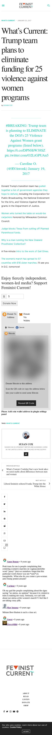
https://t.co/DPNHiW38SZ (26, 150)
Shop (26, 705)
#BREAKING (16, 125)
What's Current (8, 20)
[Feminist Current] (26, 5)
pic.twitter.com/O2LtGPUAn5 (27, 155)
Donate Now (9, 303)
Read (26, 696)
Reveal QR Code (26, 403)
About (26, 693)
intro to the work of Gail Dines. (32, 251)
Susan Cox (8, 105)
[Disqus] (26, 591)
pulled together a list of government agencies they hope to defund (24, 190)
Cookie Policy (15, 727)
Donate (26, 702)
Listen (26, 699)
